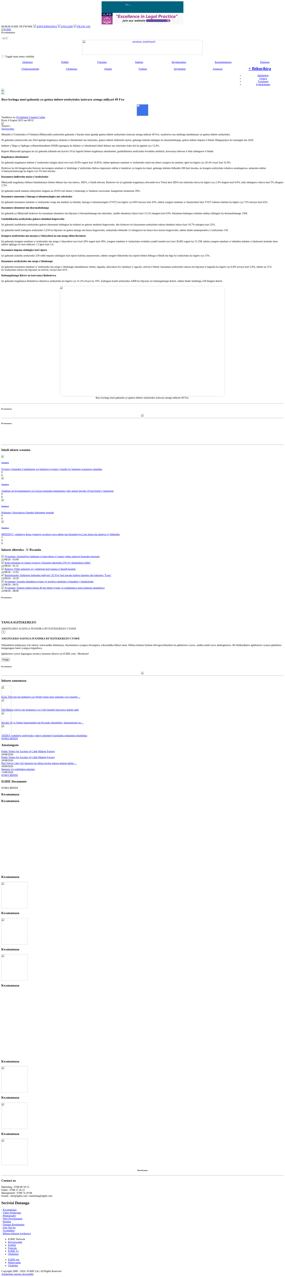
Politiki (65, 62)
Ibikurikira (260, 68)
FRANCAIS (83, 26)
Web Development (12, 1218)
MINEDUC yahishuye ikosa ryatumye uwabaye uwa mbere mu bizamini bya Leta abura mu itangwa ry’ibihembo (60, 534)
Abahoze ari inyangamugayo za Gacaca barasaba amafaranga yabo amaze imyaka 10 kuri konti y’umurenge (57, 491)
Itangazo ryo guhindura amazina (18, 769)
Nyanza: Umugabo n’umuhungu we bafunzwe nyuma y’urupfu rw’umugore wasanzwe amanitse (51, 469)
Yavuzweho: (7, 128)
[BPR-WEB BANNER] (142, 12)
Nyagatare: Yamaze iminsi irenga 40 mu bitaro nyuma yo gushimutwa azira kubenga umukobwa (55, 587)
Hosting (7, 1221)
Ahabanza (27, 62)
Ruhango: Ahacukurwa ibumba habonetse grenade (27, 512)
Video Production (12, 1212)
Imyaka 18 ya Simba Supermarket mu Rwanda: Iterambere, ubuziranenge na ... (42, 722)
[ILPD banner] (142, 23)
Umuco (263, 78)
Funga (6, 659)
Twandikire (9, 1230)
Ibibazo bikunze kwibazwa (17, 1233)
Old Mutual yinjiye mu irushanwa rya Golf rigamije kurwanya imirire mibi (40, 709)
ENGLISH (67, 26)
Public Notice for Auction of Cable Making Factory (28, 751)
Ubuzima (102, 62)
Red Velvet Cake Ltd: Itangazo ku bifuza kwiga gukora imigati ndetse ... (39, 763)
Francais (12, 1248)
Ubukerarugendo (30, 69)
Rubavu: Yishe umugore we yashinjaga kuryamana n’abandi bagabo (40, 569)
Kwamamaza (9, 1209)
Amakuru (217, 69)
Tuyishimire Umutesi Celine (30, 117)
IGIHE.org (13, 1259)
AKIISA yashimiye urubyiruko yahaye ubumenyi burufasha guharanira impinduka (44, 735)
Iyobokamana (263, 84)
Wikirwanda (14, 1262)
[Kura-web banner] (142, 47)
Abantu (108, 69)
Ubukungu (71, 69)
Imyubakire (180, 69)
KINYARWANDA (46, 26)
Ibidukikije (263, 75)
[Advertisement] (142, 435)
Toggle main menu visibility (19, 56)
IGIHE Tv (13, 1251)
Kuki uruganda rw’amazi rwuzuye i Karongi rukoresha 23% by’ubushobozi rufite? (48, 562)
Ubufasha (13, 1265)
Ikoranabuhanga (223, 62)
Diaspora (264, 62)
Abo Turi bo (9, 1227)
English (12, 1245)
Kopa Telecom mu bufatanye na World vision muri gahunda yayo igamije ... (40, 697)
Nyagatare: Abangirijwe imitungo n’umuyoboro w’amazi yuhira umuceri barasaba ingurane (52, 556)
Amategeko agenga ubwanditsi (17, 1274)
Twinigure (263, 81)
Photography (9, 1215)
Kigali (4, 35)
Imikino (139, 62)
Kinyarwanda (15, 1242)
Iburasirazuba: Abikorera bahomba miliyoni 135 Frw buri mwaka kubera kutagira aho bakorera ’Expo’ (58, 575)
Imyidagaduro (179, 62)
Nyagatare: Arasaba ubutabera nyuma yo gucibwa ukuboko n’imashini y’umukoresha (49, 581)
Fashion (143, 69)
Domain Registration (13, 1224)
